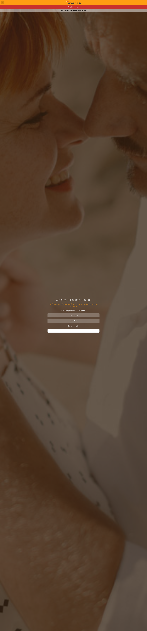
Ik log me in (75, 7)
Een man (73, 321)
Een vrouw (73, 315)
